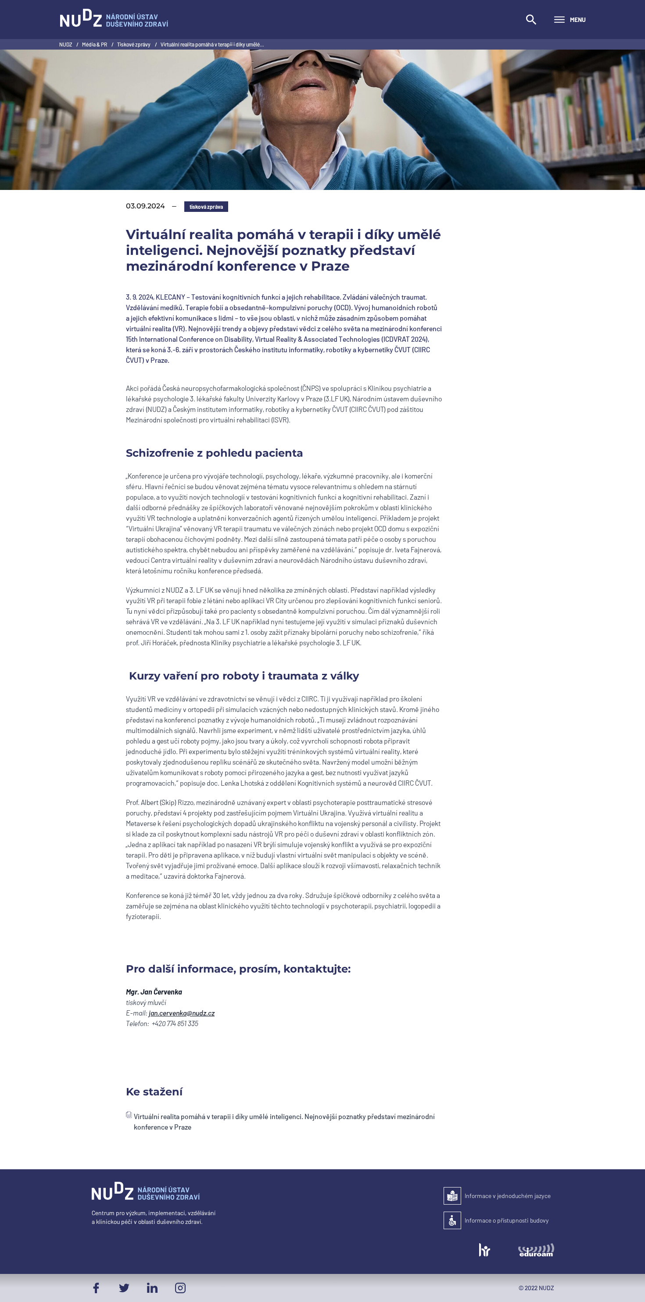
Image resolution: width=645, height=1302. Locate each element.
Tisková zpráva (206, 207)
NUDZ (66, 44)
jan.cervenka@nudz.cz (182, 1013)
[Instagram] (180, 1288)
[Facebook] (96, 1288)
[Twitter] (124, 1288)
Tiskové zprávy (134, 44)
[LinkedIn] (152, 1288)
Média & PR (95, 44)
